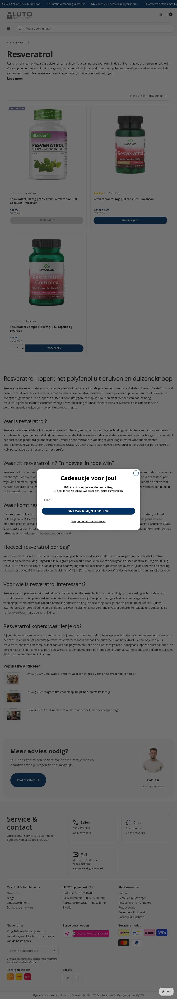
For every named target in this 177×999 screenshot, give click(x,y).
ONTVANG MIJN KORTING (89, 511)
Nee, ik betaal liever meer (89, 521)
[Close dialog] (136, 473)
